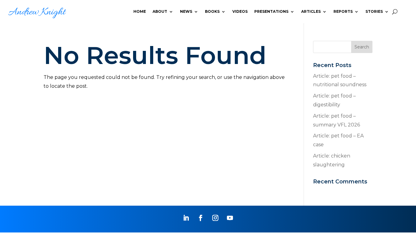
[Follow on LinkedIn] (186, 218)
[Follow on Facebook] (201, 218)
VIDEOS (240, 11)
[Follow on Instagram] (215, 218)
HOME (139, 11)
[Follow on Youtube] (230, 218)
